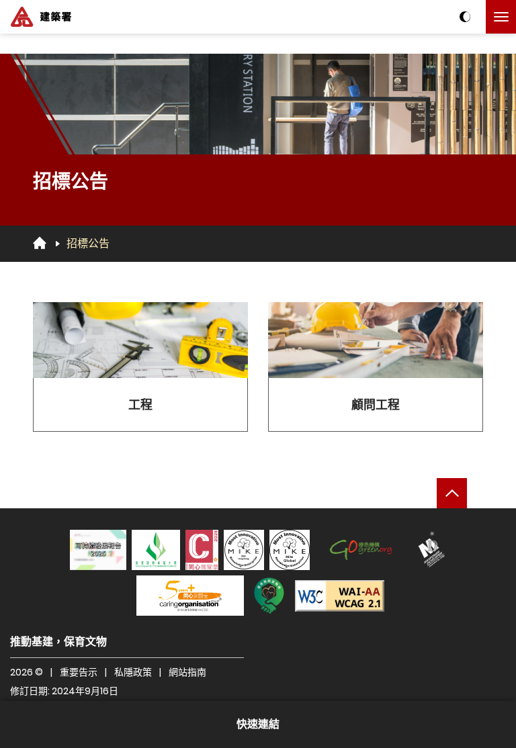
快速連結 (258, 724)
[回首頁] (39, 243)
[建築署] (41, 17)
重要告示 (78, 672)
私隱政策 (133, 672)
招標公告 (88, 243)
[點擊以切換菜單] (501, 17)
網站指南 (187, 672)
